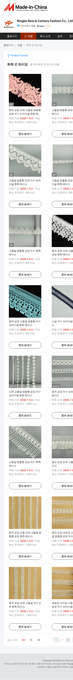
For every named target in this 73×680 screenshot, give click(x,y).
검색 (59, 36)
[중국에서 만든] (26, 7)
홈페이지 (12, 36)
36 (31, 640)
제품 (30, 36)
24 (23, 640)
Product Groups (19, 55)
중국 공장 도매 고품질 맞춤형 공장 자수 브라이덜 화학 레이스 (25, 113)
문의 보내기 (25, 133)
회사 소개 (45, 36)
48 (38, 640)
